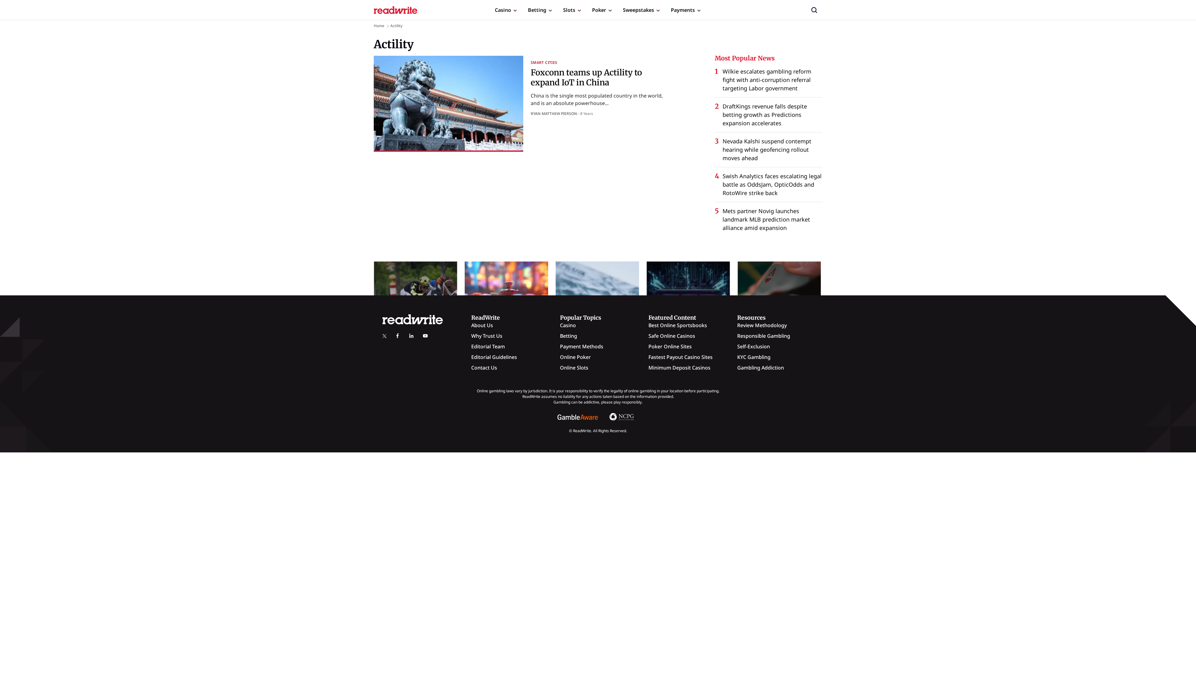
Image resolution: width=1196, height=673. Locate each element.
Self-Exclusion (753, 346)
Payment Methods (581, 346)
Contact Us (484, 367)
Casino (503, 10)
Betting (537, 10)
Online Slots (574, 367)
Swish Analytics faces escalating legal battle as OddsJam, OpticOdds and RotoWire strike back (772, 184)
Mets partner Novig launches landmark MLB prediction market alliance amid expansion (766, 219)
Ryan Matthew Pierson (554, 114)
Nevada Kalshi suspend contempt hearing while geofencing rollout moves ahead (767, 149)
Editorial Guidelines (494, 357)
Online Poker (575, 357)
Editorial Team (488, 346)
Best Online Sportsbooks (677, 325)
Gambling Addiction (760, 367)
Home (379, 25)
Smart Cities (544, 62)
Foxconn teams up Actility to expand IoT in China (586, 77)
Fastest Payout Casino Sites (680, 357)
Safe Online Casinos (671, 335)
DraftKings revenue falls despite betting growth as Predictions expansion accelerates (765, 115)
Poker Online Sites (670, 346)
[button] (814, 10)
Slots (569, 10)
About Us (482, 325)
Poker (599, 10)
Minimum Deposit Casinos (679, 367)
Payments (683, 10)
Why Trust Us (486, 335)
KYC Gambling (754, 357)
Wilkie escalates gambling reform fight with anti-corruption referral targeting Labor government (767, 80)
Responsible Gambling (763, 335)
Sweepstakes (638, 10)
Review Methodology (762, 325)
